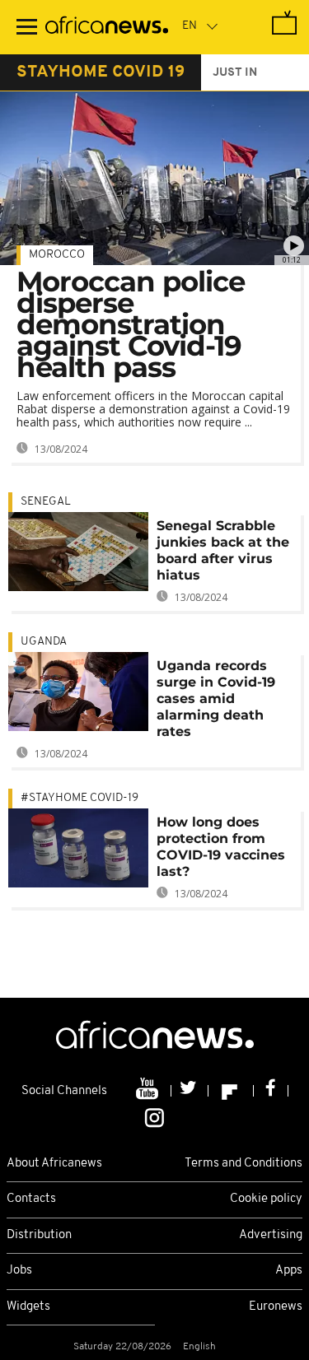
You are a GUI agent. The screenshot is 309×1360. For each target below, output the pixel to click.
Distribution (39, 1235)
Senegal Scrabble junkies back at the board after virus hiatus (223, 550)
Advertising (270, 1235)
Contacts (31, 1199)
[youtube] (148, 1091)
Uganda (44, 642)
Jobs (19, 1271)
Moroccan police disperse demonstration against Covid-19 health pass (130, 324)
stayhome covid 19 (100, 72)
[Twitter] (189, 1091)
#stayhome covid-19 (79, 798)
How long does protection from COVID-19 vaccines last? (221, 846)
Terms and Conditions (243, 1163)
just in (235, 73)
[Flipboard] (231, 1091)
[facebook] (271, 1091)
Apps (288, 1271)
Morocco (57, 255)
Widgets (28, 1307)
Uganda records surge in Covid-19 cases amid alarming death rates (216, 698)
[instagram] (154, 1116)
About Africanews (54, 1163)
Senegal (46, 502)
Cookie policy (266, 1199)
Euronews (275, 1307)
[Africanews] (106, 27)
